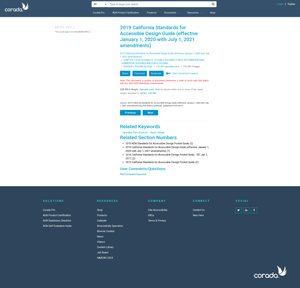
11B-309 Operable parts (167, 66)
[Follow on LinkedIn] (246, 210)
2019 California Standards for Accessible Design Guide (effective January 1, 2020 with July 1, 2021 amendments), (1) (167, 149)
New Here (198, 215)
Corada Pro (99, 12)
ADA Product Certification (125, 12)
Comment (140, 73)
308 (148, 93)
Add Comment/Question (133, 174)
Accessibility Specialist (110, 225)
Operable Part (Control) (135, 132)
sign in (68, 32)
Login (280, 3)
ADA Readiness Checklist (57, 220)
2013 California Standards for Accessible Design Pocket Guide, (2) (162, 162)
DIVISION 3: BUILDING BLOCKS (137, 66)
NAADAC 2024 (105, 257)
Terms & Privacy (157, 220)
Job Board (102, 252)
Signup (291, 3)
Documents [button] (170, 12)
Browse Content (106, 231)
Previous (130, 112)
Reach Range (157, 132)
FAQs (151, 215)
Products (151, 12)
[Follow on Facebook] (254, 210)
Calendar (102, 220)
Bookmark (156, 73)
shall (157, 89)
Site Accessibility (157, 210)
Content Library (105, 247)
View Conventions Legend (185, 73)
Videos (101, 241)
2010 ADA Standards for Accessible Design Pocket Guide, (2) (159, 143)
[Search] (213, 4)
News (100, 236)
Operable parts (146, 89)
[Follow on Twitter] (238, 210)
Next (150, 112)
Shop (212, 12)
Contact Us (199, 210)
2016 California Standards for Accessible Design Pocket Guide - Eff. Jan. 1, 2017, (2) (167, 156)
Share (125, 73)
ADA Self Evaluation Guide (57, 225)
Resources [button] (193, 12)
